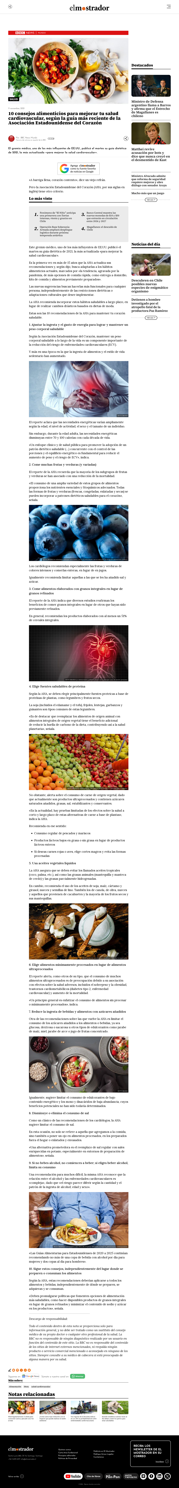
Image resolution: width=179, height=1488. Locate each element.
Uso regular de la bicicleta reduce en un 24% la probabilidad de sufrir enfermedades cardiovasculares (84, 1419)
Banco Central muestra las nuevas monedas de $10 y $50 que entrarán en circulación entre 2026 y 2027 (103, 217)
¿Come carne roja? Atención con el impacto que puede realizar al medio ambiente (52, 1419)
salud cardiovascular (40, 1386)
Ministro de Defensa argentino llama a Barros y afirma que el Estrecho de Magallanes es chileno (151, 108)
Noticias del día (145, 244)
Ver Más (50, 138)
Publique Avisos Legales (103, 1453)
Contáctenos (99, 1456)
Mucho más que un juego (147, 193)
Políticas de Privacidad (67, 1458)
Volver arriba (13, 1476)
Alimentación (15, 1386)
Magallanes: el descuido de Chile (102, 228)
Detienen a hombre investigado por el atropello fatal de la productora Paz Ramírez (149, 305)
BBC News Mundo (29, 137)
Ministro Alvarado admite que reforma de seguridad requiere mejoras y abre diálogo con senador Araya (149, 180)
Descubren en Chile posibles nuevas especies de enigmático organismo (149, 285)
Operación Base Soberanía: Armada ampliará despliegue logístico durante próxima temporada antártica (56, 231)
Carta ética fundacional (68, 1452)
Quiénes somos (64, 1449)
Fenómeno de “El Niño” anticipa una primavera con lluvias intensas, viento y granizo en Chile (58, 217)
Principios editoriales (66, 1455)
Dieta (26, 1386)
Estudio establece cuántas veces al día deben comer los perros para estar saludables (114, 1419)
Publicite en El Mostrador (104, 1451)
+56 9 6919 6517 (14, 1459)
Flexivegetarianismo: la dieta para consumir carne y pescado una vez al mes (21, 1419)
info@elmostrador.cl (28, 1459)
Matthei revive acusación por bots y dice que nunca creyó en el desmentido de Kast (150, 154)
